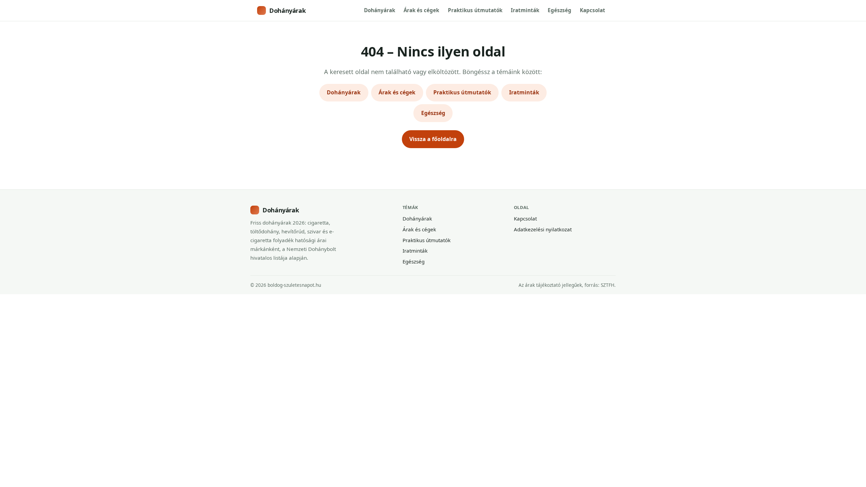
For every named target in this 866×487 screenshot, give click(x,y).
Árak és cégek (421, 10)
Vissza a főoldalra (433, 139)
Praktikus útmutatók (475, 10)
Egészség (559, 10)
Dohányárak (287, 10)
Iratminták (525, 10)
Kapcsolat (592, 10)
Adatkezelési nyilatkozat (543, 229)
